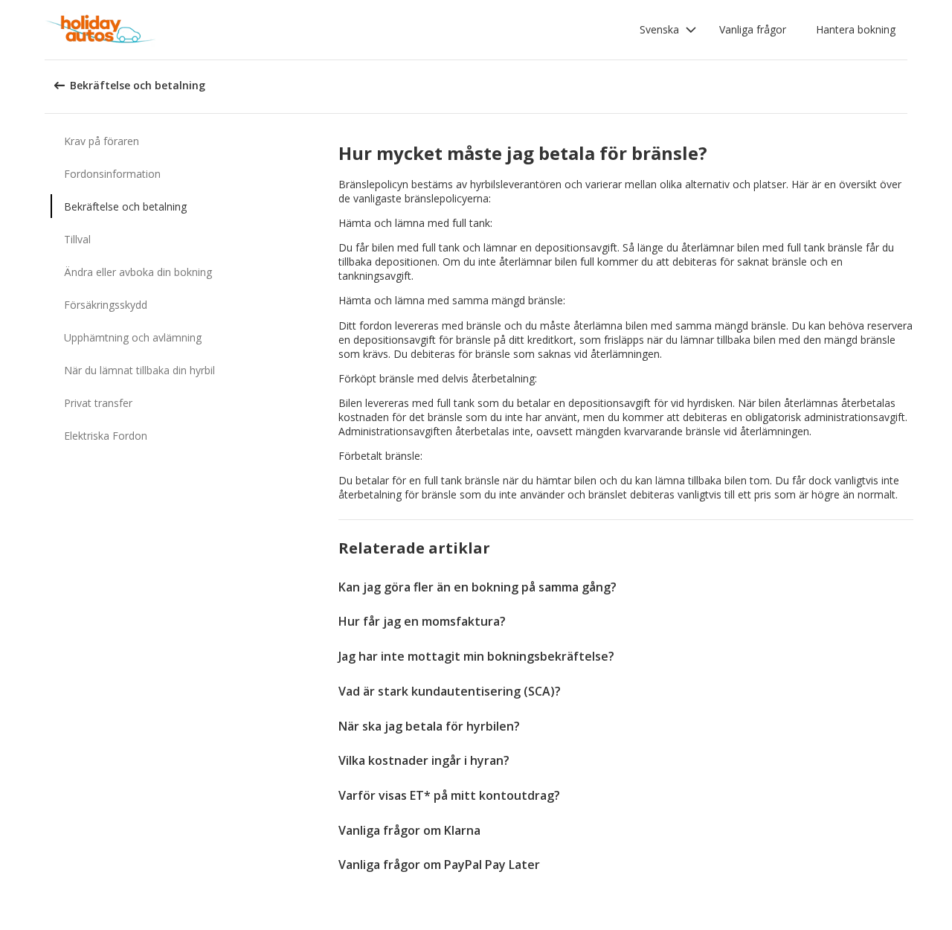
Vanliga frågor (752, 29)
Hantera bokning (855, 29)
